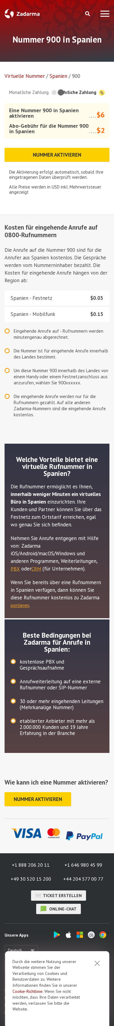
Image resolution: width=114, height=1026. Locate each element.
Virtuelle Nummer (25, 76)
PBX (15, 569)
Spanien (58, 76)
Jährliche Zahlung (79, 92)
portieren (20, 605)
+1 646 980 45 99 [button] (83, 865)
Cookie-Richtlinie (27, 991)
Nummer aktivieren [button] (57, 154)
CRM (36, 569)
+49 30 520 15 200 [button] (31, 879)
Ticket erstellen (62, 895)
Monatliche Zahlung (29, 92)
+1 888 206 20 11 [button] (31, 865)
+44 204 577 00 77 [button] (83, 879)
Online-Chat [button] (62, 909)
